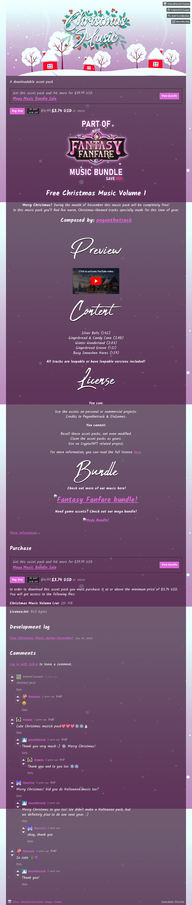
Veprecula (34, 697)
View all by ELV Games (32, 901)
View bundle (169, 96)
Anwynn (27, 720)
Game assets (167, 901)
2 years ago (51, 677)
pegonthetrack (114, 220)
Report (48, 901)
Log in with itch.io (24, 664)
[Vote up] (12, 677)
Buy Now (17, 111)
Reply (19, 690)
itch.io (16, 901)
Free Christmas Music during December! (42, 638)
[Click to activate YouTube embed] (96, 281)
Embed (58, 901)
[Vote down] (12, 681)
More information (23, 533)
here (137, 452)
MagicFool (28, 783)
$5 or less (179, 901)
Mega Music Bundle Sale (34, 99)
